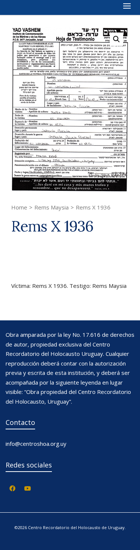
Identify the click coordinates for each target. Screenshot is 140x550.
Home (19, 207)
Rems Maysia (51, 207)
